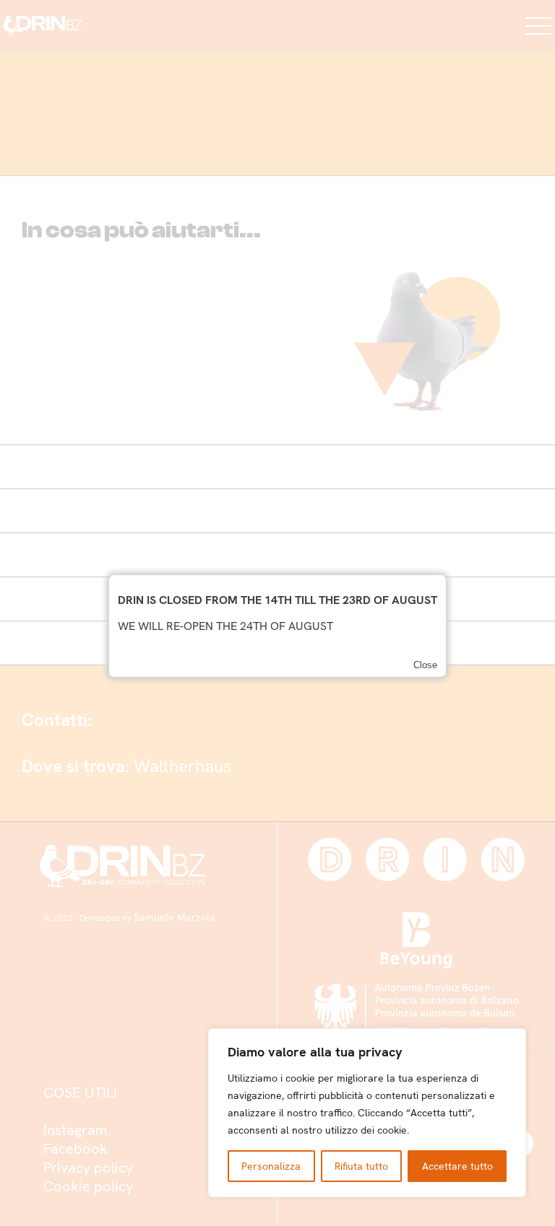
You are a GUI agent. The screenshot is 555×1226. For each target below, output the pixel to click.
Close (425, 665)
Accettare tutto (457, 1166)
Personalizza (271, 1166)
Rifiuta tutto (361, 1166)
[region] (367, 1112)
